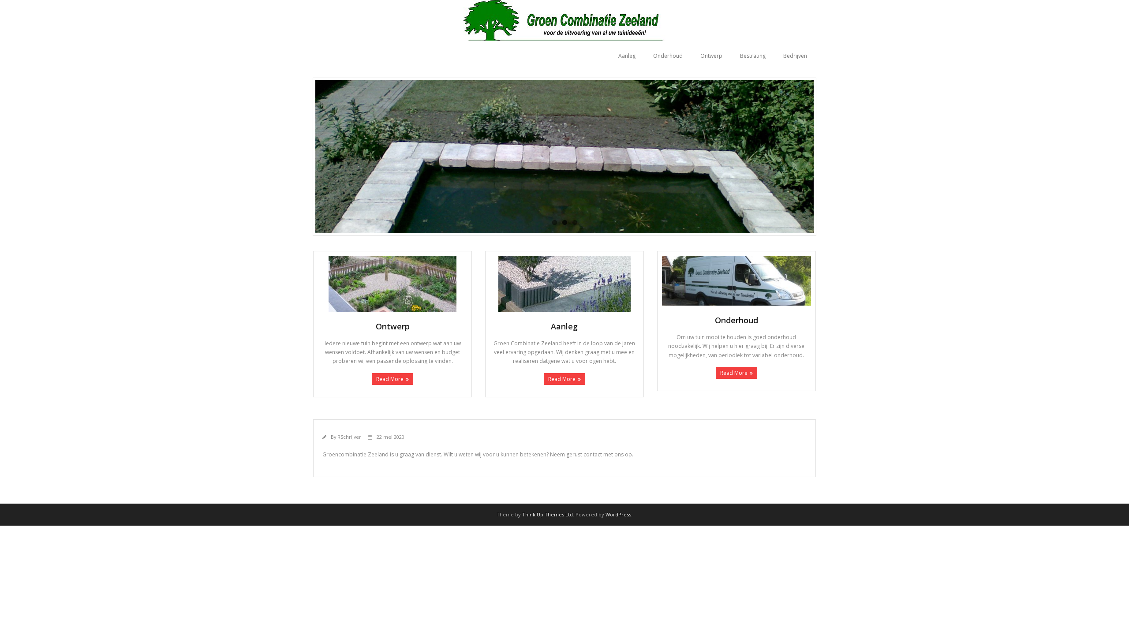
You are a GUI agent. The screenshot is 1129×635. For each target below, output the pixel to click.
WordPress (618, 514)
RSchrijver (349, 436)
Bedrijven (795, 56)
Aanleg (627, 56)
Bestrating (753, 56)
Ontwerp (711, 56)
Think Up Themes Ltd (547, 514)
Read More (390, 379)
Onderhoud (668, 56)
